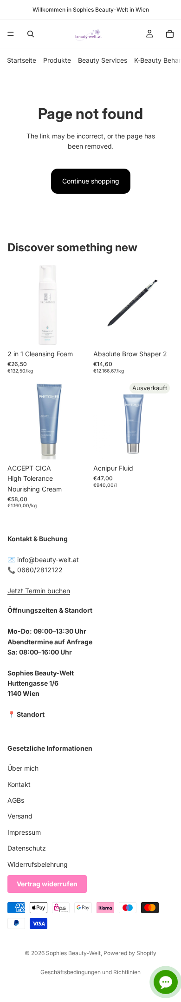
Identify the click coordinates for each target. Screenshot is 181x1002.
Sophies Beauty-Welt (73, 953)
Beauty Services (102, 60)
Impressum (24, 832)
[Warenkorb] (170, 34)
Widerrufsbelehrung (37, 864)
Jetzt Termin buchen (38, 591)
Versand (19, 816)
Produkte (57, 60)
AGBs (15, 800)
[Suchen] (30, 34)
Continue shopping (90, 181)
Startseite (21, 60)
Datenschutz (26, 848)
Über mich (23, 769)
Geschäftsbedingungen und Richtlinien (90, 972)
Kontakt (19, 784)
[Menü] (10, 34)
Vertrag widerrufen (47, 884)
